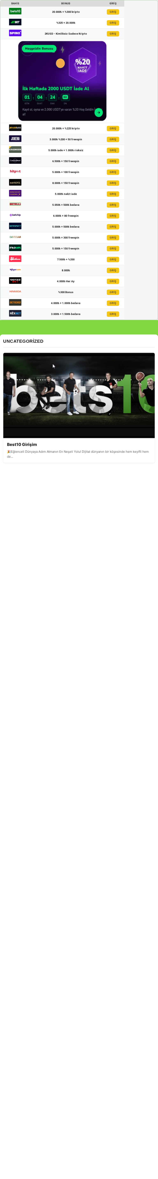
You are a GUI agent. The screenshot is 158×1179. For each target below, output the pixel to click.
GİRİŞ (113, 12)
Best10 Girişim (22, 444)
